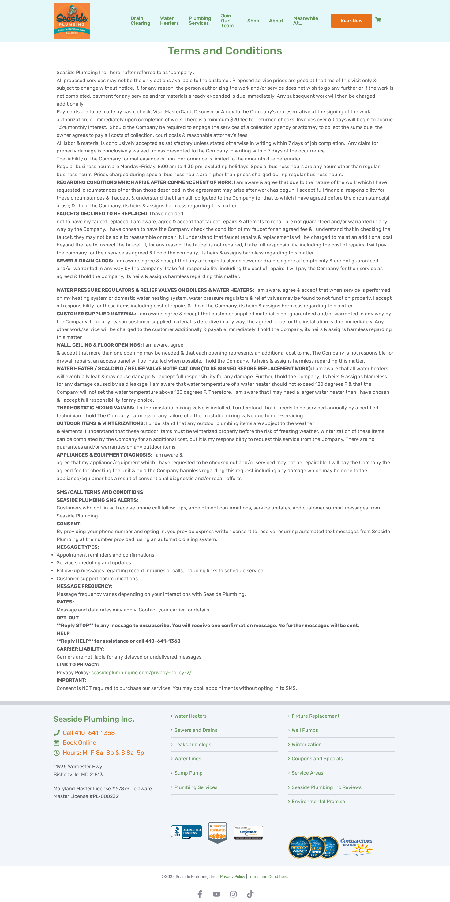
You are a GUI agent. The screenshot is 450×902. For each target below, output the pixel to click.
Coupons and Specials (317, 758)
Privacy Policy (232, 876)
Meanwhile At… (305, 20)
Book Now (351, 20)
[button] (200, 20)
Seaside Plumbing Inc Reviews (327, 787)
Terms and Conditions (268, 876)
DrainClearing (140, 20)
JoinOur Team (227, 20)
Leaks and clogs (192, 744)
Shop (253, 21)
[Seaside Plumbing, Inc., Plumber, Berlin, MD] (186, 832)
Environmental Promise (318, 801)
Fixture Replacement (315, 716)
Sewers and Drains (195, 730)
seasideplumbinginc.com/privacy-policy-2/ (141, 672)
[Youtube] (216, 894)
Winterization (307, 744)
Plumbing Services (195, 787)
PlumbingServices (200, 20)
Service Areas (307, 773)
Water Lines (187, 758)
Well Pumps (305, 730)
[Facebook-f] (200, 894)
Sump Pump (188, 773)
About (276, 21)
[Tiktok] (250, 894)
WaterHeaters (169, 20)
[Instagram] (233, 894)
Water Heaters (190, 716)
